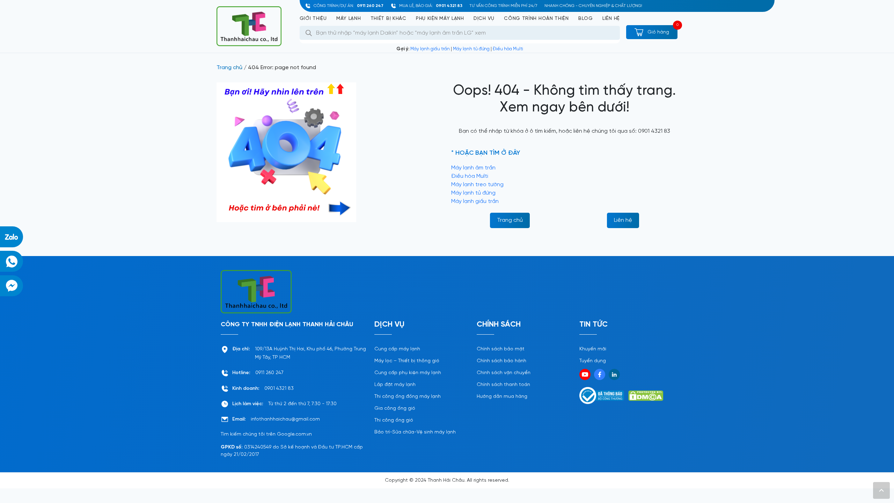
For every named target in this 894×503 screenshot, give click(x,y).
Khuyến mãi (592, 349)
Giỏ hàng (657, 32)
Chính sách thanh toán (503, 384)
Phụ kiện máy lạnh (440, 18)
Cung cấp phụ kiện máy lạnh (407, 373)
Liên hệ (611, 18)
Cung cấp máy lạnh (397, 349)
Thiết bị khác (388, 18)
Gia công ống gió (394, 408)
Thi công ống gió (393, 420)
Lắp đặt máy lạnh (395, 384)
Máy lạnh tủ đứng (471, 49)
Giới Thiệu (313, 18)
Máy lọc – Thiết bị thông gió (406, 361)
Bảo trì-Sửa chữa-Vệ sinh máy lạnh (415, 432)
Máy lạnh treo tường (477, 185)
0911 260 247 (370, 5)
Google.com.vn (294, 434)
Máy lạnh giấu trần (430, 49)
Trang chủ (229, 68)
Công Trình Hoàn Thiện (536, 18)
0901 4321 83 (449, 5)
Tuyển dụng (592, 361)
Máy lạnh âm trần (473, 168)
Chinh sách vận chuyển (503, 373)
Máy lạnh (348, 18)
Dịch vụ (484, 18)
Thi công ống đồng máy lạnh (407, 396)
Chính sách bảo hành (501, 361)
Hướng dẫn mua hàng (502, 396)
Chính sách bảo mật (501, 349)
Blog (585, 18)
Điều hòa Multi (508, 49)
